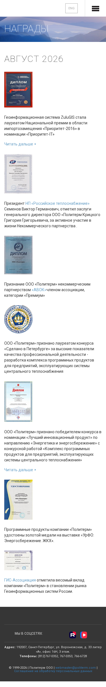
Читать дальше (18, 144)
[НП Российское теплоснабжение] (18, 173)
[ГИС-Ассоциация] (18, 560)
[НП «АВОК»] (18, 254)
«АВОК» (39, 290)
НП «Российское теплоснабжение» (57, 203)
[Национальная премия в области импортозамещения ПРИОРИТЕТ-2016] (18, 89)
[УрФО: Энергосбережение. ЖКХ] (18, 499)
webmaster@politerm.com (75, 668)
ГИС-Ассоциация (20, 580)
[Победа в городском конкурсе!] (18, 401)
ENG (71, 8)
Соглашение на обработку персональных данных (53, 671)
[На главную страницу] (23, 9)
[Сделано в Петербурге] (18, 319)
